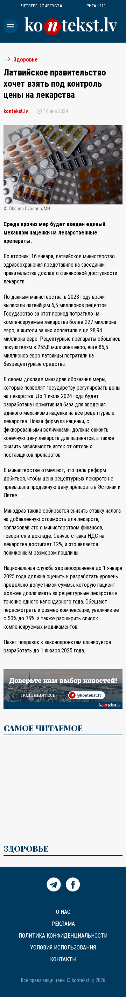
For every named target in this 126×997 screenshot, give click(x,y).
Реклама (63, 923)
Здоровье (25, 59)
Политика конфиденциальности (63, 935)
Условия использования (63, 947)
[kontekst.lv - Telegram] (54, 889)
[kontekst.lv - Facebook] (73, 889)
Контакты (63, 959)
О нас (63, 912)
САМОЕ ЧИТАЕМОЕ (43, 728)
